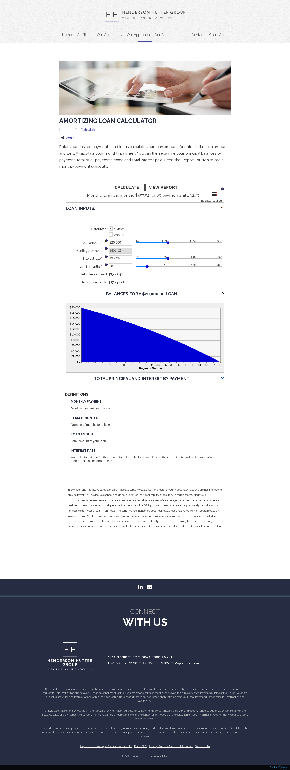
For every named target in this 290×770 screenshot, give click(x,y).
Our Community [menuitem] (109, 35)
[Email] (65, 159)
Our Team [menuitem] (84, 35)
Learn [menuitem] (182, 35)
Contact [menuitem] (197, 35)
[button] (145, 210)
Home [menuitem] (67, 35)
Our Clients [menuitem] (163, 35)
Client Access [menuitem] (220, 35)
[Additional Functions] (214, 194)
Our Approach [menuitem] (138, 35)
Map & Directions (187, 663)
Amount (118, 235)
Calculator (89, 130)
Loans (64, 130)
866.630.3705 (158, 663)
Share (69, 138)
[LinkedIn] (65, 154)
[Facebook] (65, 144)
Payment (119, 229)
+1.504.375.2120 (124, 663)
